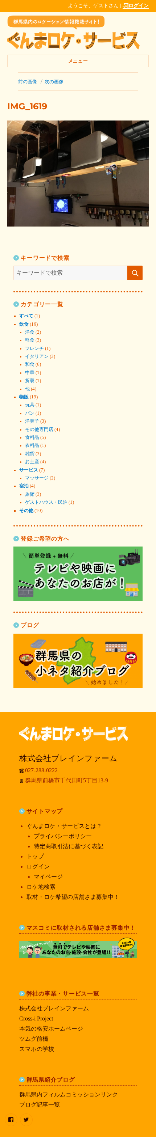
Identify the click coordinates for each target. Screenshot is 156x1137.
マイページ (48, 877)
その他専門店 (39, 429)
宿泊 (24, 486)
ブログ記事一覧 (39, 1105)
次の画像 (54, 81)
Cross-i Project (36, 1018)
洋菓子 (32, 421)
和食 (29, 364)
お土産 (32, 461)
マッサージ (37, 478)
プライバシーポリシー (63, 836)
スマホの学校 (36, 1049)
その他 (26, 510)
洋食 (29, 332)
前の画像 (27, 81)
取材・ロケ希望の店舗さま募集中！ (72, 897)
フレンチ (34, 348)
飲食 (24, 324)
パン (29, 413)
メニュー (78, 61)
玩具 (29, 404)
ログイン (138, 5)
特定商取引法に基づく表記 (68, 846)
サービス (28, 470)
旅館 (29, 494)
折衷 (29, 380)
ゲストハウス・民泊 (46, 502)
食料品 (32, 437)
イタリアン (37, 356)
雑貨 (29, 453)
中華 (29, 372)
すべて (26, 315)
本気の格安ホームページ (51, 1029)
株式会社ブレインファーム (54, 1008)
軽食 (29, 340)
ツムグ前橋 (33, 1039)
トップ (35, 856)
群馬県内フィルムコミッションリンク (68, 1094)
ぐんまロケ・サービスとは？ (64, 826)
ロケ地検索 (41, 887)
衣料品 (32, 445)
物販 (24, 397)
